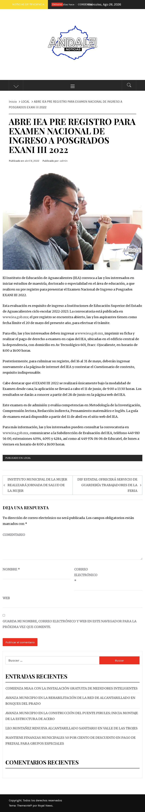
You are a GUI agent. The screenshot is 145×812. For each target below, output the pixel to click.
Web (6, 598)
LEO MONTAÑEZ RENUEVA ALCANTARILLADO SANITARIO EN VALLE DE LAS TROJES (71, 728)
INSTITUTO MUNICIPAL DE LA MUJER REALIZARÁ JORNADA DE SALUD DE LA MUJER (37, 485)
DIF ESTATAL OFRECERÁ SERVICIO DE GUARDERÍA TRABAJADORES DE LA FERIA (107, 485)
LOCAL (27, 457)
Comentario (14, 535)
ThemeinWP (25, 805)
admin (64, 160)
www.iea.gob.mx (15, 317)
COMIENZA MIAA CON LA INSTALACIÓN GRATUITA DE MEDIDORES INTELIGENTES (71, 688)
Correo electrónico (83, 575)
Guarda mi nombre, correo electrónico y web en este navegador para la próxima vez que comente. (70, 624)
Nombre (11, 569)
